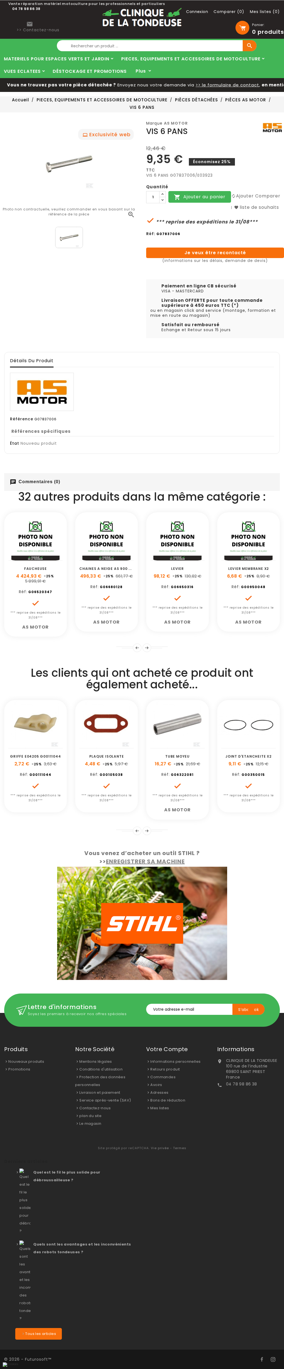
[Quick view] (54, 557)
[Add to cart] (16, 557)
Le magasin (90, 1123)
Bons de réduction (167, 1100)
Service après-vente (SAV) (105, 1100)
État (14, 443)
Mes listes (159, 1108)
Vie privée (160, 1148)
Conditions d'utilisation (101, 1069)
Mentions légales (95, 1061)
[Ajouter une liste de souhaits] (29, 557)
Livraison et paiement (99, 1092)
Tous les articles (40, 1333)
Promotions (19, 1069)
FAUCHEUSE (35, 568)
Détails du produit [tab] (32, 360)
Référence (21, 418)
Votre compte (167, 1049)
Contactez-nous (95, 1108)
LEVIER (177, 568)
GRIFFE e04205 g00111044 (35, 756)
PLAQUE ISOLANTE (106, 756)
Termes (179, 1148)
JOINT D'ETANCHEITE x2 (248, 756)
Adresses (159, 1092)
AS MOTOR (176, 123)
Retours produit (165, 1069)
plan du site (90, 1115)
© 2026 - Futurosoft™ (27, 1359)
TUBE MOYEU (177, 756)
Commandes (163, 1077)
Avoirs (156, 1084)
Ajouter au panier (199, 197)
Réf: (150, 233)
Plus (141, 71)
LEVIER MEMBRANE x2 (248, 568)
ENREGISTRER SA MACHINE (145, 861)
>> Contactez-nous (38, 30)
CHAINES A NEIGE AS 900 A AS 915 (112, 568)
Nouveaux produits (26, 1061)
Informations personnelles (175, 1061)
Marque (154, 123)
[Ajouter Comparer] (41, 557)
